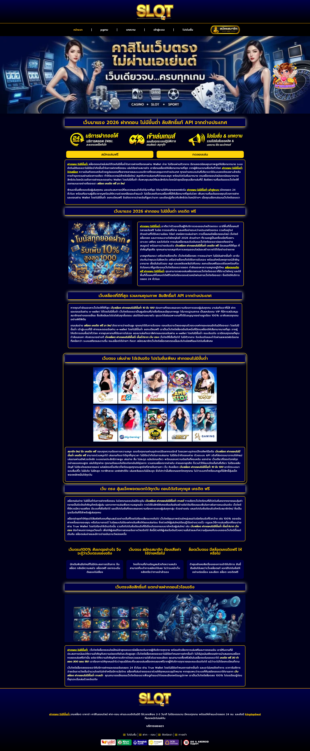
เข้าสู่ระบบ (159, 30)
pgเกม (104, 30)
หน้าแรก (78, 30)
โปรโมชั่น (188, 30)
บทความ (130, 30)
